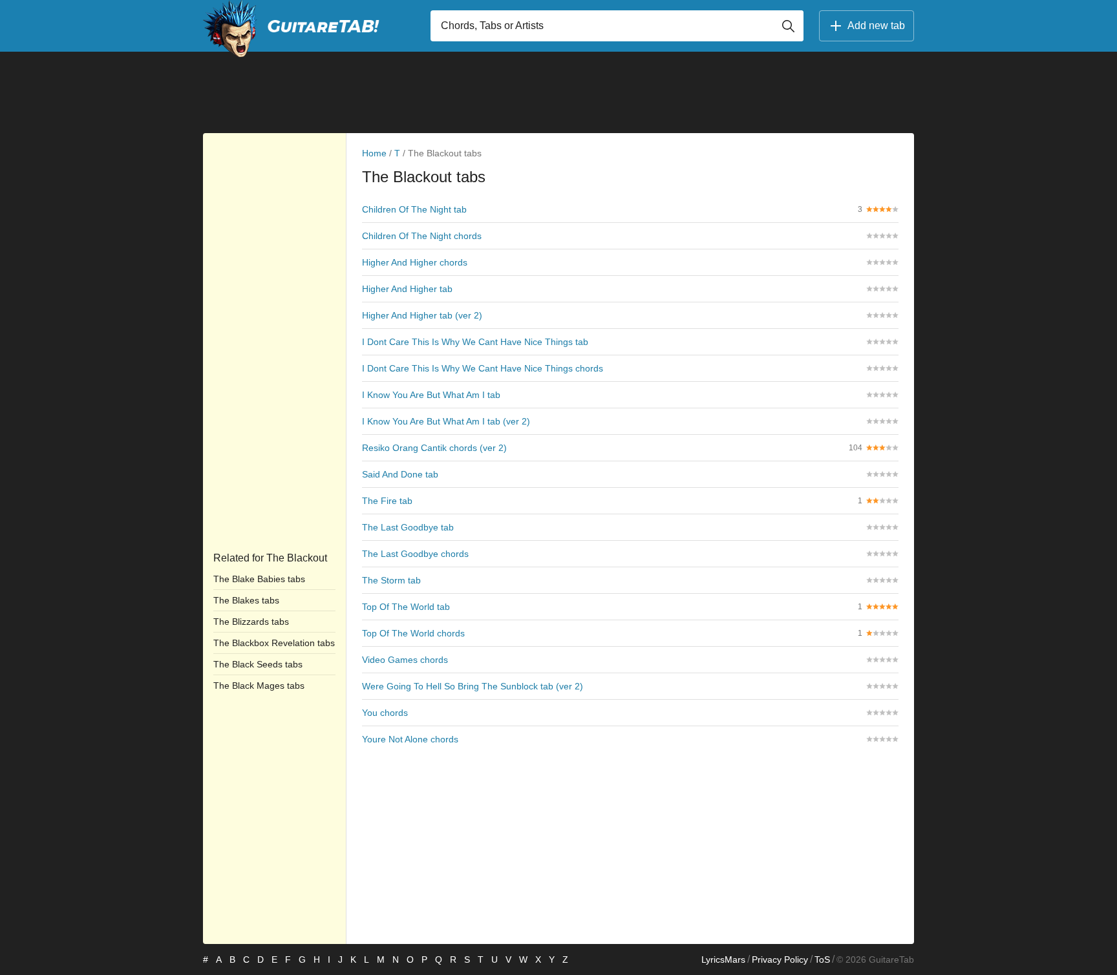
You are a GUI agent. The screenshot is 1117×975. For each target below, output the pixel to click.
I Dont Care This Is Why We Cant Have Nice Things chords (482, 368)
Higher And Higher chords (414, 262)
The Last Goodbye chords (415, 554)
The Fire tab (387, 501)
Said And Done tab (400, 474)
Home (374, 153)
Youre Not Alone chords (410, 739)
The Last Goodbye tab (408, 527)
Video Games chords (405, 660)
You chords (385, 713)
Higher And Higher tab (407, 289)
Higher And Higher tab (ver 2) (422, 315)
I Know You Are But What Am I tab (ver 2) (446, 421)
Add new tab (876, 25)
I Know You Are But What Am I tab (431, 395)
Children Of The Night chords (422, 236)
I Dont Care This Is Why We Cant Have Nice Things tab (475, 342)
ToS (822, 959)
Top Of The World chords (413, 633)
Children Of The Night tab (414, 209)
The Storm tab (391, 580)
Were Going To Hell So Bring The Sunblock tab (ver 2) (472, 686)
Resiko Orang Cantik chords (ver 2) (434, 448)
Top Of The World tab (406, 607)
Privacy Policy (780, 959)
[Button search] (787, 25)
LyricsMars (723, 959)
